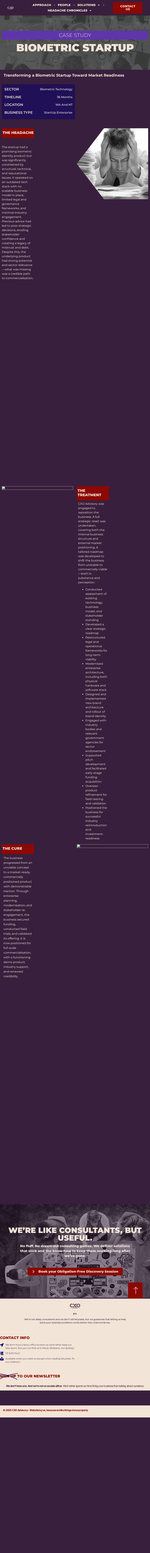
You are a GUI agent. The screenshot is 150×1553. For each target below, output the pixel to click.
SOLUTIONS (86, 5)
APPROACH (42, 5)
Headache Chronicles (67, 10)
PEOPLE (64, 5)
